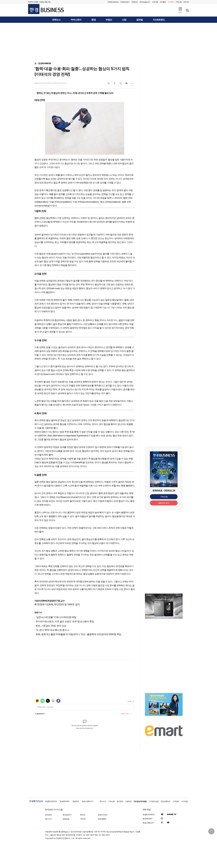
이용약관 (128, 801)
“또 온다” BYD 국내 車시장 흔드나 (52, 630)
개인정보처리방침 (140, 801)
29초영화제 (102, 819)
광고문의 (120, 801)
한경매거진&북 (33, 2)
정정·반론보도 (165, 801)
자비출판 (163, 2)
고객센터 (176, 801)
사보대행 (155, 2)
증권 (93, 19)
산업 (124, 19)
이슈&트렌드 (159, 19)
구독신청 (179, 2)
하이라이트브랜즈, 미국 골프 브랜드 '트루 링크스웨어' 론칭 (65, 621)
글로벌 (139, 19)
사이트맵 (184, 801)
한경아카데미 (103, 815)
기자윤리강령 (153, 801)
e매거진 (186, 2)
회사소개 (103, 801)
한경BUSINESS (44, 63)
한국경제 (48, 815)
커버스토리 (76, 19)
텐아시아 (48, 819)
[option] (164, 606)
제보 (171, 2)
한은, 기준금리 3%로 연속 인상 (51, 625)
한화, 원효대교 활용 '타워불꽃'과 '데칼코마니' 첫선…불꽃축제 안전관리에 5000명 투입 (78, 634)
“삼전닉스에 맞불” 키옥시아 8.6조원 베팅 (56, 617)
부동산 (109, 19)
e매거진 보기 (163, 503)
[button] (180, 10)
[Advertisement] (108, 42)
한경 (113, 2)
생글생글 (66, 819)
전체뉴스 (56, 19)
